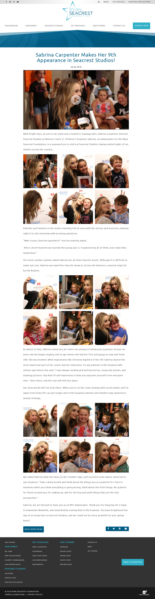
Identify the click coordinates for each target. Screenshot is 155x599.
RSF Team (8, 551)
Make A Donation (39, 547)
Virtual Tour (10, 578)
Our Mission (10, 542)
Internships (37, 551)
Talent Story (65, 560)
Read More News (33, 529)
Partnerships (37, 564)
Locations (9, 573)
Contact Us (92, 542)
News (90, 547)
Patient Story (65, 551)
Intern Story (65, 556)
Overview (64, 547)
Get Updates (93, 551)
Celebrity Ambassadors (14, 560)
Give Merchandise (39, 560)
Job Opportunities (12, 564)
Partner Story (66, 564)
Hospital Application (14, 582)
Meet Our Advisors (13, 556)
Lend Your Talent (39, 556)
